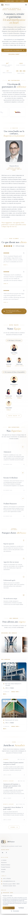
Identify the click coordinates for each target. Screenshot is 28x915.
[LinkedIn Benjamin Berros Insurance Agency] (2, 852)
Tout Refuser (21, 907)
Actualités (3, 869)
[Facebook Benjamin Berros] (6, 852)
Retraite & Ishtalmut (5, 864)
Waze (5, 694)
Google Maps (15, 691)
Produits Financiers (5, 867)
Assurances (4, 862)
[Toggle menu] (26, 4)
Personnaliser (16, 911)
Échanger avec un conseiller (13, 50)
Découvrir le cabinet (14, 54)
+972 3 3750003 (9, 688)
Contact (3, 871)
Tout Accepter (9, 907)
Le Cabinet (3, 860)
